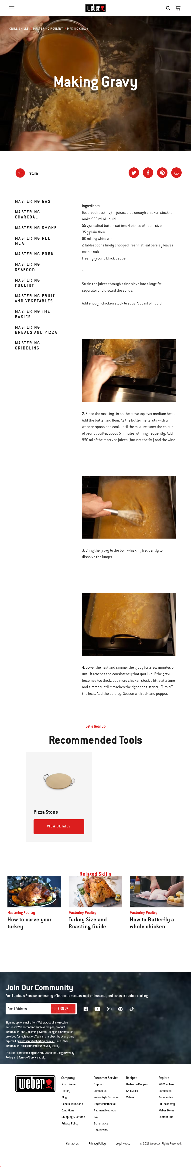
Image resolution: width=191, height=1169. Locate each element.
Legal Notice (123, 1143)
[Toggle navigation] (12, 8)
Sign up (63, 1008)
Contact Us (100, 1091)
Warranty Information (106, 1097)
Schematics (101, 1123)
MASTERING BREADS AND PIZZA (36, 330)
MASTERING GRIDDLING (28, 345)
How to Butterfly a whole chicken (152, 923)
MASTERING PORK (34, 253)
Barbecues (165, 1091)
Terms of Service (28, 1057)
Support (99, 1084)
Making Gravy (77, 29)
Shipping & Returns (73, 1117)
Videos (130, 1097)
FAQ (96, 1117)
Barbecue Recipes (137, 1084)
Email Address (17, 1009)
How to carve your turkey (29, 923)
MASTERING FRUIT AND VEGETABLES (35, 298)
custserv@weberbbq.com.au (37, 1041)
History (65, 1091)
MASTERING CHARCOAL (28, 214)
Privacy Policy (50, 1046)
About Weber (68, 1084)
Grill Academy (167, 1104)
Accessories (166, 1097)
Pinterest (120, 1009)
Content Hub (166, 1117)
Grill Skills (19, 29)
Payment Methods (105, 1110)
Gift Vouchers (166, 1084)
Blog (64, 1097)
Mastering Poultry (48, 29)
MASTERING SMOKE (36, 227)
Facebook (86, 1009)
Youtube (97, 1008)
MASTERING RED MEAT (33, 240)
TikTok (131, 1009)
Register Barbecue (105, 1104)
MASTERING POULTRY (28, 282)
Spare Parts (101, 1130)
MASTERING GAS (33, 201)
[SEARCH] (169, 8)
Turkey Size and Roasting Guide (88, 923)
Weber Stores (166, 1110)
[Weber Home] (95, 8)
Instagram (109, 1009)
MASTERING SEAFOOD (28, 267)
